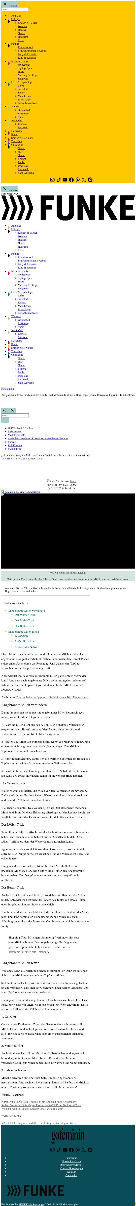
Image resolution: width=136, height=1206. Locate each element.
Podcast (12, 442)
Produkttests (14, 448)
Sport (21, 117)
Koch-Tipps (61, 1123)
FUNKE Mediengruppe (31, 1204)
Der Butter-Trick (24, 626)
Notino (21, 155)
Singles (22, 92)
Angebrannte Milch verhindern (26, 611)
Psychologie (24, 99)
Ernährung (23, 113)
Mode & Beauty (19, 61)
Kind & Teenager (27, 57)
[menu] (5, 420)
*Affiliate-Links (11, 1115)
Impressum (71, 1158)
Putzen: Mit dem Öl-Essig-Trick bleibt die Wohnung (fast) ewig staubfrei (39, 1101)
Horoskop (16, 131)
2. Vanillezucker (24, 641)
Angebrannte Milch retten (23, 631)
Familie (15, 43)
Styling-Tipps (25, 68)
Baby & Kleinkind (27, 54)
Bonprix (22, 158)
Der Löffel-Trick (24, 620)
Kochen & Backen (27, 22)
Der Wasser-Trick (25, 615)
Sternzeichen (14, 431)
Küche (72, 1123)
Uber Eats (23, 165)
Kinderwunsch (25, 47)
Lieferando (23, 169)
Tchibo (21, 148)
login (3, 401)
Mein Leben (24, 96)
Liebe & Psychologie (22, 82)
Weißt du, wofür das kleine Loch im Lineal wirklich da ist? (32, 1108)
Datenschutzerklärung (71, 1164)
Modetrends (24, 64)
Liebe (21, 85)
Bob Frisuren (15, 445)
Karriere (22, 124)
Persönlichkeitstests (28, 103)
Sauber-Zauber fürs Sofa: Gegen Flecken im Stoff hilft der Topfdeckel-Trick (41, 1105)
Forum (14, 134)
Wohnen (22, 26)
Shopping (23, 78)
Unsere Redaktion (71, 1161)
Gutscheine (17, 144)
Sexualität (23, 89)
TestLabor (16, 141)
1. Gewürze (21, 635)
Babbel (21, 162)
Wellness (16, 106)
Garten (21, 33)
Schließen (12, 5)
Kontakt (71, 1171)
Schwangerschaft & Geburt (32, 50)
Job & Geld (17, 120)
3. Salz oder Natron (26, 647)
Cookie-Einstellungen (71, 1168)
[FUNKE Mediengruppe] (35, 1201)
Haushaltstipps (46, 1123)
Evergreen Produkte (26, 1123)
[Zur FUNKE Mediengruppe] (68, 219)
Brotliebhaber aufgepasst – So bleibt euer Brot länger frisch (52, 697)
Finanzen (23, 127)
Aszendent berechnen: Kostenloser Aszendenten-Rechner (38, 438)
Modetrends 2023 (17, 435)
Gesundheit (24, 110)
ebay (20, 151)
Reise (21, 40)
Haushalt (22, 29)
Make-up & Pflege (27, 75)
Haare (21, 71)
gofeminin (6, 455)
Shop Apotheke (26, 172)
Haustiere (23, 36)
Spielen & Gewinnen (22, 137)
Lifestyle (15, 19)
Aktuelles (16, 15)
